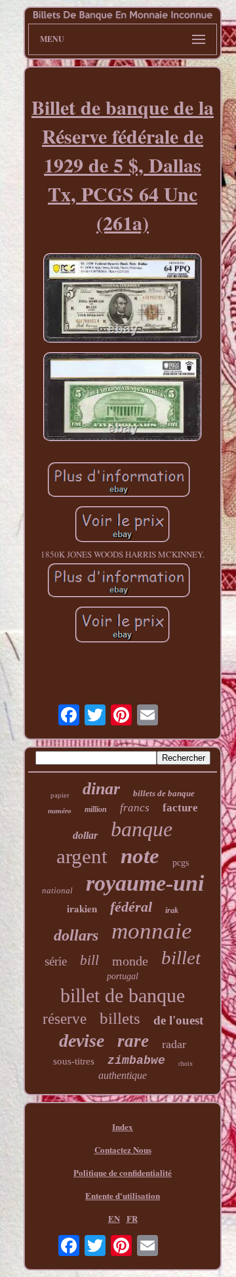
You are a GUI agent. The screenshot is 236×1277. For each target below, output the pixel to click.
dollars (76, 935)
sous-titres (73, 1061)
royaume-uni (145, 883)
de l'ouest (178, 1020)
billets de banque (164, 793)
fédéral (131, 907)
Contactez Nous (122, 1149)
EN (114, 1218)
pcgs (180, 863)
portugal (122, 976)
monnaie (151, 931)
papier (59, 795)
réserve (65, 1019)
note (140, 856)
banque (141, 829)
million (96, 809)
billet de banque (122, 995)
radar (174, 1044)
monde (130, 961)
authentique (122, 1075)
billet (181, 957)
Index (122, 1126)
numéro (59, 811)
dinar (101, 788)
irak (171, 910)
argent (82, 856)
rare (133, 1041)
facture (180, 807)
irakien (82, 908)
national (57, 890)
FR (132, 1218)
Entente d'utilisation (122, 1195)
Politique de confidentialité (122, 1172)
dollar (85, 835)
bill (89, 960)
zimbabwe (136, 1060)
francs (134, 807)
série (56, 961)
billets (120, 1018)
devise (81, 1040)
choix (185, 1063)
